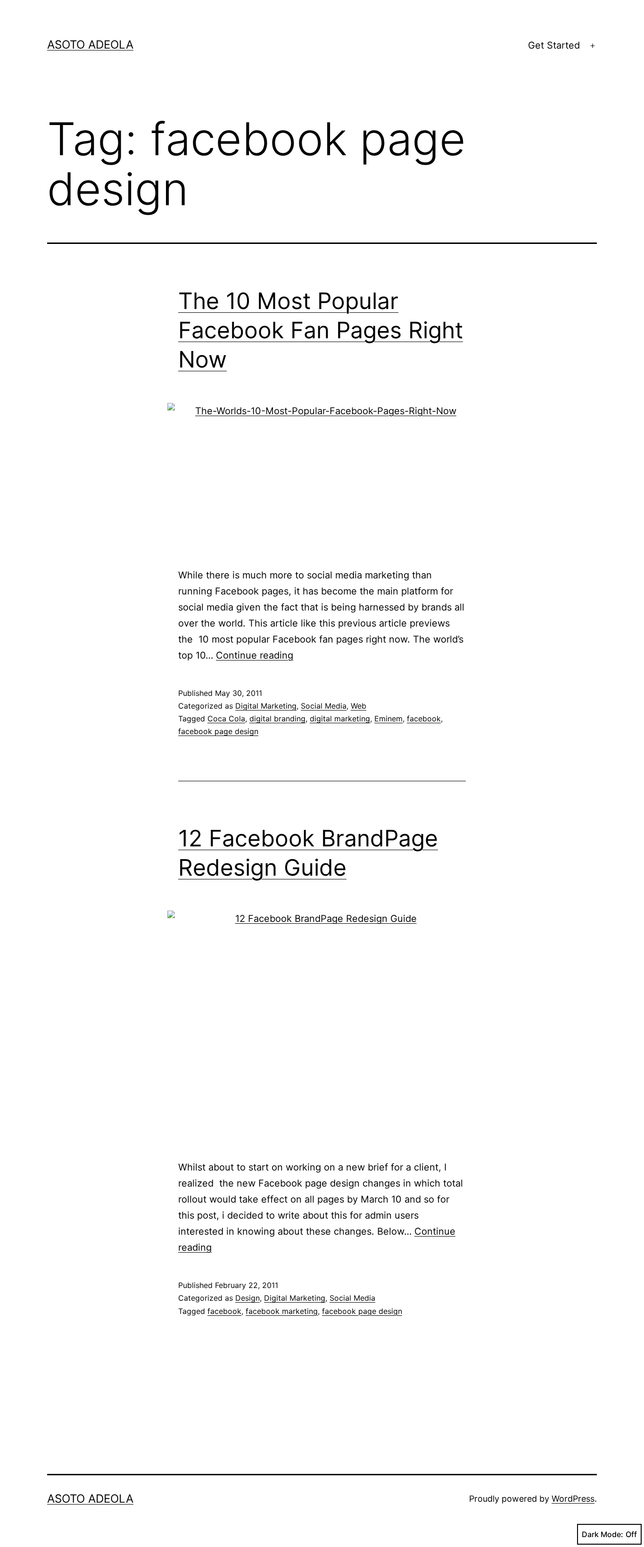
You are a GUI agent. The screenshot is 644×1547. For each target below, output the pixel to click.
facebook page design (218, 731)
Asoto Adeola (90, 44)
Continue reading (254, 655)
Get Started (554, 45)
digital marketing (340, 718)
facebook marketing (282, 1311)
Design (247, 1298)
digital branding (277, 718)
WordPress (573, 1499)
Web (358, 706)
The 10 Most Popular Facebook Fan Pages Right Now (320, 330)
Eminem (388, 718)
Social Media (324, 706)
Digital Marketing (266, 706)
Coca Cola (226, 718)
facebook (424, 718)
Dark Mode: (602, 1534)
